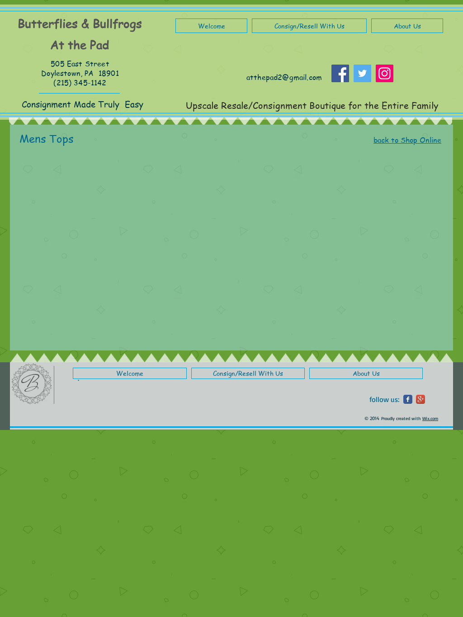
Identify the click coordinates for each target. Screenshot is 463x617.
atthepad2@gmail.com (284, 77)
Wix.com (430, 418)
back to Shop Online (407, 140)
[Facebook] (340, 73)
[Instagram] (384, 73)
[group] (226, 163)
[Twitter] (362, 73)
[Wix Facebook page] (407, 399)
